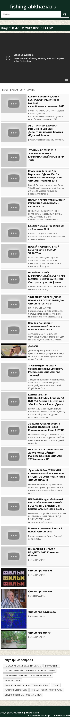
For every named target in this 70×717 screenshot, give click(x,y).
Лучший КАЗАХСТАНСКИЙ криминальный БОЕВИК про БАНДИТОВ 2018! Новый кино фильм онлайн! (46, 475)
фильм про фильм (40, 591)
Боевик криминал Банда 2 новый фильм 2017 (45, 530)
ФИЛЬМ (14, 89)
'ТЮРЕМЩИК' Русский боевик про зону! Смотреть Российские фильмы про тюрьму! (45, 370)
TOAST (56, 685)
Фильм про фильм (40, 570)
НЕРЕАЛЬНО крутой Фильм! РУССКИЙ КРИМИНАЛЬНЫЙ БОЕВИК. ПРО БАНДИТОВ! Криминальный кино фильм (46, 504)
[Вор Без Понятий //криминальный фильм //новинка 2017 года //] (14, 330)
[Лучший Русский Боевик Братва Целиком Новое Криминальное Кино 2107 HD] (14, 430)
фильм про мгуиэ (39, 632)
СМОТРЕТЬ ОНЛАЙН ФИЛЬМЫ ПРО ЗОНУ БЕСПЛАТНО (30, 670)
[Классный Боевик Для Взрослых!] (14, 178)
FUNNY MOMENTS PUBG (16, 690)
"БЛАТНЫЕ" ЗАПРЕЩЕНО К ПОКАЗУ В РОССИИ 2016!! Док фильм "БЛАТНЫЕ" (46, 300)
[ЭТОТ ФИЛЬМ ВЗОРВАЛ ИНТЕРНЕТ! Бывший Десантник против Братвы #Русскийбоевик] (14, 132)
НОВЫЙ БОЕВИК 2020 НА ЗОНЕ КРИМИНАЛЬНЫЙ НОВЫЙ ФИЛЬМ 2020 (46, 203)
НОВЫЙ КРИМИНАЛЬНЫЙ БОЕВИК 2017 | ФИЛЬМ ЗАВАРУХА (43, 250)
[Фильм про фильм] (14, 577)
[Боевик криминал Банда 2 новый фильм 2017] (14, 535)
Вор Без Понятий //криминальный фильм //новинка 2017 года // (44, 326)
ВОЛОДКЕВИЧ (51, 665)
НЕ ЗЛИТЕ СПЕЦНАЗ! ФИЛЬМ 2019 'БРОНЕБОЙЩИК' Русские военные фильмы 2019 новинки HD (45, 454)
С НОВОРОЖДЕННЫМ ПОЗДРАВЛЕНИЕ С (23, 695)
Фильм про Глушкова (42, 611)
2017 (22, 89)
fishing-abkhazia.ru (33, 6)
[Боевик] (14, 232)
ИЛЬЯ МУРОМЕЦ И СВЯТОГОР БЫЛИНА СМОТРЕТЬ (28, 675)
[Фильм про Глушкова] (14, 619)
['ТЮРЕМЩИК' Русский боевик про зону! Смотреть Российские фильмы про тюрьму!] (14, 372)
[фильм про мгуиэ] (14, 639)
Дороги (33, 346)
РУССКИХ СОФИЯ (12, 680)
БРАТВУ (31, 89)
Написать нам (62, 715)
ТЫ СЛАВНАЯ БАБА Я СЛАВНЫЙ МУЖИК (23, 665)
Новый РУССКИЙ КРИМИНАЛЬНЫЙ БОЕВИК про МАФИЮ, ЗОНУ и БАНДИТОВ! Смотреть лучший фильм (46, 277)
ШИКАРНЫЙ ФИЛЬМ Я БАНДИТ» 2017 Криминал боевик (44, 552)
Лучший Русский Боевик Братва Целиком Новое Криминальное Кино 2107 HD (46, 427)
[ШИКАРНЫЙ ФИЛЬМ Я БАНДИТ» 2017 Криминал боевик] (14, 556)
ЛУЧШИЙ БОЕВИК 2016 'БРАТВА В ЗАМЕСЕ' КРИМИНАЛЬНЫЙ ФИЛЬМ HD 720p (46, 155)
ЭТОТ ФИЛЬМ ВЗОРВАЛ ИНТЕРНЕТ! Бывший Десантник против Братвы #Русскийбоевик (45, 130)
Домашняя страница (38, 715)
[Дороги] (14, 350)
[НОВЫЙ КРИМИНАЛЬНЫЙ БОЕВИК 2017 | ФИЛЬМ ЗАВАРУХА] (14, 253)
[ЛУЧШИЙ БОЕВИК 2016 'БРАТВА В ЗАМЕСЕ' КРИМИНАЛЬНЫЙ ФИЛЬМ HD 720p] (14, 157)
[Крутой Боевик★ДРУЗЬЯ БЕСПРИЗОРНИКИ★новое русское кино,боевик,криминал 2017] (14, 103)
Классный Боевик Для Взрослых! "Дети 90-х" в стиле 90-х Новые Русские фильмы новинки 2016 (45, 175)
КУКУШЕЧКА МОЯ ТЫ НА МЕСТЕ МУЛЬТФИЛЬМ (26, 685)
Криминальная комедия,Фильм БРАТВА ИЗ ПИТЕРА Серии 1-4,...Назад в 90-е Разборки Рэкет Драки (46, 399)
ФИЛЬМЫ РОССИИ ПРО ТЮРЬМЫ (46, 690)
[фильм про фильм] (14, 598)
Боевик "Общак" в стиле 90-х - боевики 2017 (46, 227)
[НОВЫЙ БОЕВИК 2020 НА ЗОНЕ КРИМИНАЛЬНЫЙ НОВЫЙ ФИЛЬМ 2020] (14, 207)
